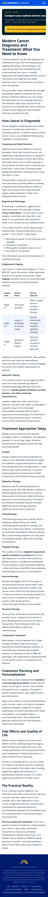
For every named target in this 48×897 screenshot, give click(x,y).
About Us (15, 886)
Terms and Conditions (14, 889)
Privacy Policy (36, 886)
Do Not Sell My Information (35, 892)
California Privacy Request (13, 892)
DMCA (26, 889)
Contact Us (25, 886)
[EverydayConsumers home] (15, 3)
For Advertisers (36, 889)
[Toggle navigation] (43, 3)
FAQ (8, 886)
